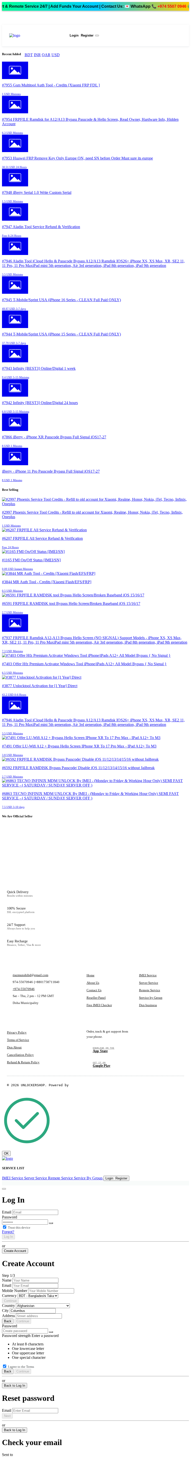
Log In (8, 1237)
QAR (46, 55)
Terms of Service (18, 1040)
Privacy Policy (17, 1032)
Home (91, 975)
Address (8, 1316)
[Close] (4, 1189)
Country (8, 1305)
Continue (10, 1301)
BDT (29, 55)
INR (37, 55)
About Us (93, 983)
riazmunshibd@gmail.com (30, 975)
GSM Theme (80, 1085)
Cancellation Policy (20, 1055)
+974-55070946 (24, 989)
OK (6, 1153)
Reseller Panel (96, 997)
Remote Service (149, 990)
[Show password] (51, 1223)
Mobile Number (14, 1291)
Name (6, 1280)
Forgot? (8, 1232)
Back (7, 1321)
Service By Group (88, 1178)
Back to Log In (14, 1385)
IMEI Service (148, 975)
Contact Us (94, 990)
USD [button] (31, 33)
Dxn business (148, 1005)
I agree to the (21, 1367)
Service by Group (150, 997)
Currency (9, 1295)
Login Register (81, 35)
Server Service (148, 983)
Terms (30, 1367)
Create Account (15, 1251)
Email (6, 1212)
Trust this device (19, 1227)
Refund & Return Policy (23, 1062)
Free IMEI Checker (99, 1005)
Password (9, 1217)
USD (55, 55)
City (5, 1310)
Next (7, 1416)
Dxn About (14, 1047)
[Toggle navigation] (97, 35)
